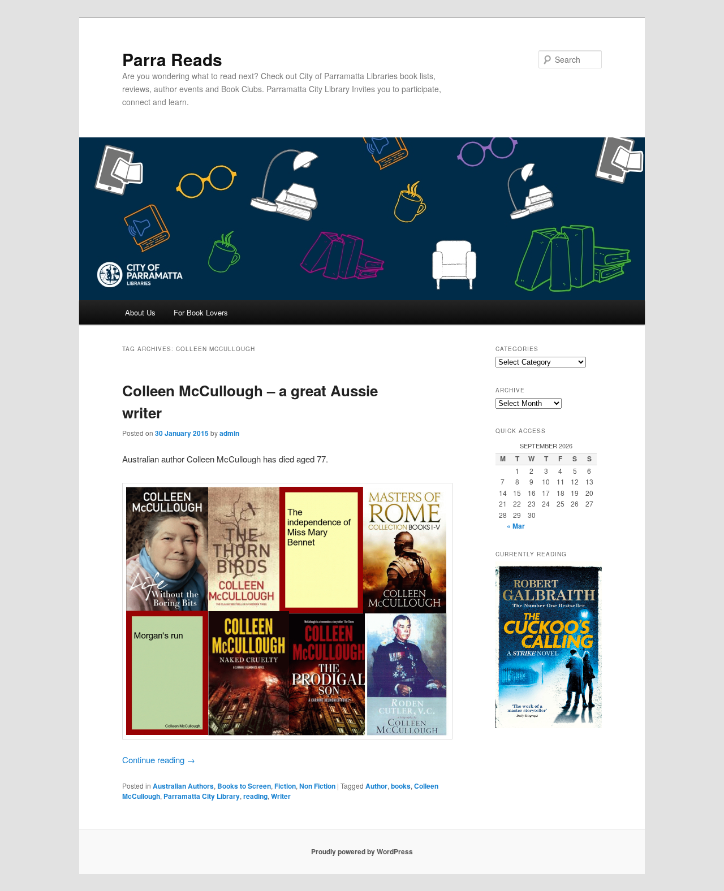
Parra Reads (172, 59)
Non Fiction (317, 786)
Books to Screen (244, 786)
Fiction (285, 786)
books (401, 786)
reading (255, 796)
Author (376, 786)
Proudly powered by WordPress (362, 851)
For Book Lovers (201, 312)
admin (229, 433)
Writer (281, 796)
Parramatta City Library (201, 796)
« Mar (516, 526)
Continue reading (158, 759)
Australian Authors (183, 786)
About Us (140, 312)
